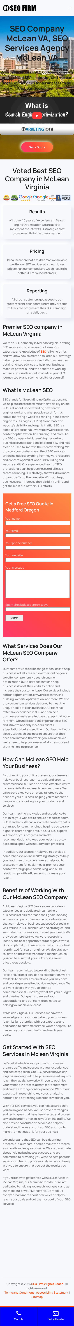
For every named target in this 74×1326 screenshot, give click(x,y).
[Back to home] (20, 8)
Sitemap (37, 1297)
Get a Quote (37, 147)
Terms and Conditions (19, 1292)
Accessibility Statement (52, 1292)
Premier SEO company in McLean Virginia (33, 330)
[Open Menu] (69, 8)
